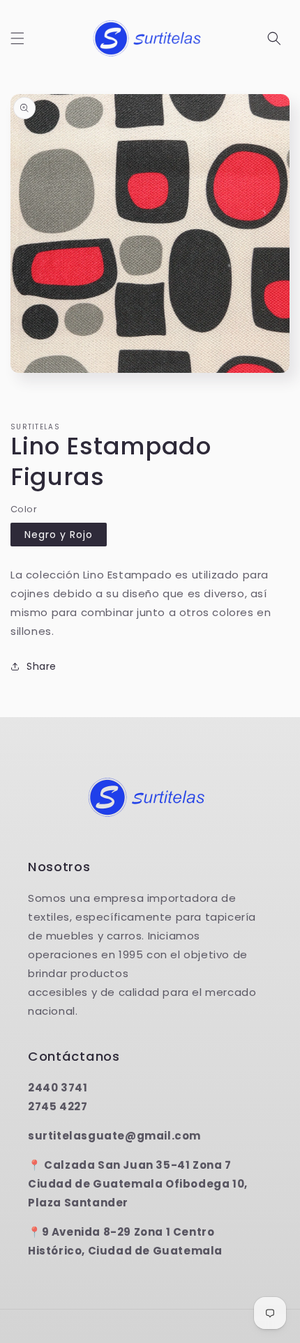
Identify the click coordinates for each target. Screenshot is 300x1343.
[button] (17, 38)
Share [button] (42, 666)
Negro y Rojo (58, 535)
